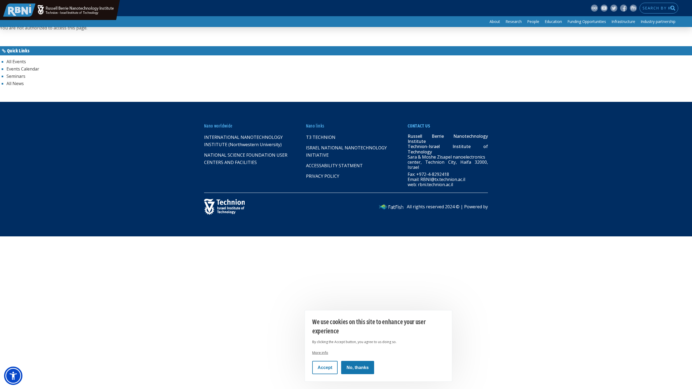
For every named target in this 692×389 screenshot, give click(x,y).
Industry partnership (658, 21)
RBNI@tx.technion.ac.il (442, 179)
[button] (13, 376)
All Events (16, 62)
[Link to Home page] (272, 207)
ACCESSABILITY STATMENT (334, 166)
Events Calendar (22, 69)
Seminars (15, 76)
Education (553, 21)
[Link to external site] (391, 207)
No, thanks (358, 367)
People (533, 21)
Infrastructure (623, 21)
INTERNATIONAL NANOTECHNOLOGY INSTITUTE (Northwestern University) (243, 140)
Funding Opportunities (586, 21)
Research (513, 21)
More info (320, 352)
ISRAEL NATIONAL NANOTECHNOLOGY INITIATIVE (346, 151)
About (495, 21)
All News (15, 83)
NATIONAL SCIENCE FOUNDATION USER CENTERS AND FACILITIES (245, 158)
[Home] (60, 10)
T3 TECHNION (320, 137)
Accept (325, 367)
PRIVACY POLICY (322, 176)
